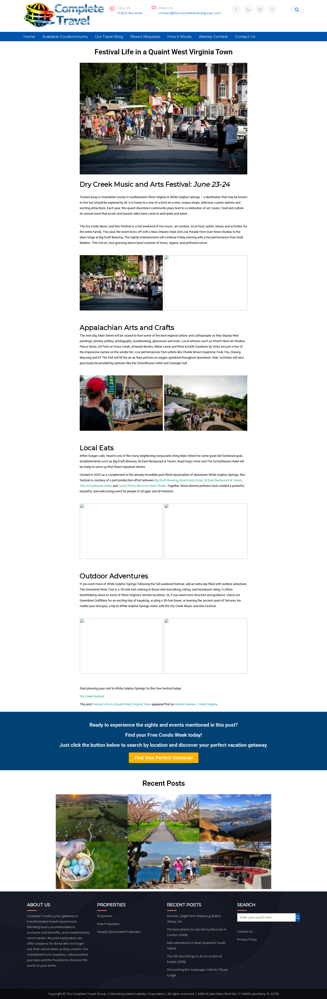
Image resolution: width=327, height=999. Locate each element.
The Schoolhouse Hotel (95, 486)
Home (29, 36)
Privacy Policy (247, 939)
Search (300, 917)
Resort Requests (145, 36)
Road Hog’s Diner (191, 480)
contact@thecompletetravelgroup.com (189, 13)
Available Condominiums (65, 36)
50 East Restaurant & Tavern (223, 480)
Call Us (123, 8)
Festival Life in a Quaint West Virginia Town (121, 704)
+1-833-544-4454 (129, 13)
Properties (105, 916)
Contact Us (245, 36)
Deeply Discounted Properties (119, 932)
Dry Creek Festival (92, 696)
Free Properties (108, 924)
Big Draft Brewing (166, 480)
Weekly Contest (213, 36)
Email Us (165, 8)
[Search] (297, 9)
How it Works (179, 36)
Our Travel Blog (109, 36)
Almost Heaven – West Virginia (196, 704)
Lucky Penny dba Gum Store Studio (142, 486)
